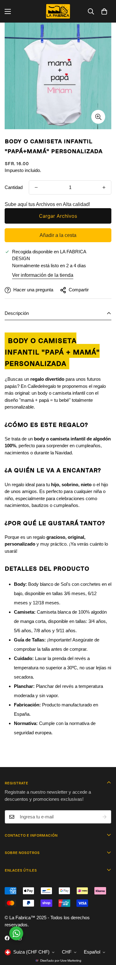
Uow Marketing (70, 960)
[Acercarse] (98, 117)
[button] (104, 11)
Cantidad (14, 187)
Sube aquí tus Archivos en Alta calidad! (47, 204)
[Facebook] (7, 938)
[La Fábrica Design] (58, 11)
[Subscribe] (104, 817)
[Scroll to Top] (105, 932)
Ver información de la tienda (42, 275)
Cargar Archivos (58, 216)
